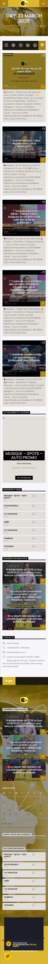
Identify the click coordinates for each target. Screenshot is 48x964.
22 (35, 810)
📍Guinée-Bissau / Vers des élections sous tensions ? (24, 143)
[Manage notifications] (6, 954)
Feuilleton (8, 538)
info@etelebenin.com (16, 652)
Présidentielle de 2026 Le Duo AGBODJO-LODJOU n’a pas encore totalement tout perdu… (24, 572)
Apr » (10, 823)
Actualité (8, 55)
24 (4, 814)
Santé (6, 564)
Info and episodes (24, 478)
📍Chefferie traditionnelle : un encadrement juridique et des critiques (24, 357)
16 (40, 806)
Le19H (6, 522)
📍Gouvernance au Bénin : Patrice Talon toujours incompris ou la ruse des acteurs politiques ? (24, 217)
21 (28, 810)
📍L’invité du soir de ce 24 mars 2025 (24, 70)
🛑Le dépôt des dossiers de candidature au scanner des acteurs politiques (24, 618)
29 (35, 814)
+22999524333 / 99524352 (18, 648)
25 (10, 814)
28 (29, 814)
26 (16, 814)
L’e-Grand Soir (10, 513)
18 (10, 810)
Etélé (6, 85)
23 (41, 810)
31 (3, 818)
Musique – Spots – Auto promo (15, 496)
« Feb (4, 823)
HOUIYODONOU (11, 505)
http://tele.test (13, 643)
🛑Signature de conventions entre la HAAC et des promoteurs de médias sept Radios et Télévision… (24, 596)
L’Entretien (9, 546)
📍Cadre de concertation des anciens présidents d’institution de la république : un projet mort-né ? (24, 287)
